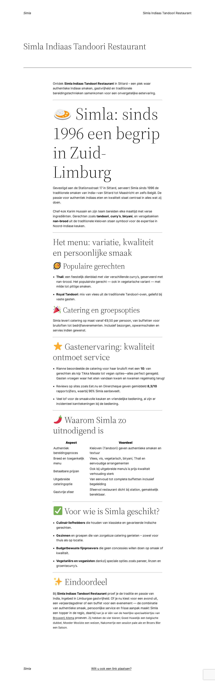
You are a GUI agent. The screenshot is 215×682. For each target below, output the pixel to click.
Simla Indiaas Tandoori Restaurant (167, 13)
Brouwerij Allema (63, 618)
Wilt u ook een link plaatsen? (111, 668)
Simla (27, 13)
